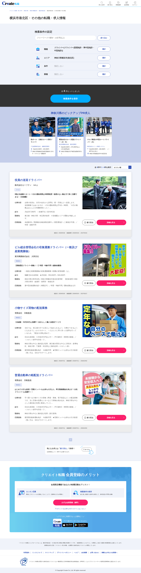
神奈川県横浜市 (33, 10)
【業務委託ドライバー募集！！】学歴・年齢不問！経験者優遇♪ (38, 265)
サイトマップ (49, 552)
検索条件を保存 (70, 98)
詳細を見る (111, 222)
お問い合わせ (94, 552)
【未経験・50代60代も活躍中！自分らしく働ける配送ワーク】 (38, 322)
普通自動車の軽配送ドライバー (34, 375)
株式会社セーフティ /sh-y (26, 185)
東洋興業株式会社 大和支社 (27, 256)
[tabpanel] (70, 136)
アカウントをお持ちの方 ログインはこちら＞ (70, 509)
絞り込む (104, 38)
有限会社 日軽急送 (23, 313)
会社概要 (84, 552)
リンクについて (37, 552)
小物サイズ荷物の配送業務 (31, 307)
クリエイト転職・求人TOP (16, 10)
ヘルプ (76, 552)
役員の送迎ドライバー (28, 180)
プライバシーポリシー (64, 552)
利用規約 (26, 552)
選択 (104, 49)
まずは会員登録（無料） (70, 502)
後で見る (90, 222)
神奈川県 (26, 10)
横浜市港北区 (42, 10)
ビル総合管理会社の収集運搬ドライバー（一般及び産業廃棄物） (46, 249)
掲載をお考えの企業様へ (109, 552)
